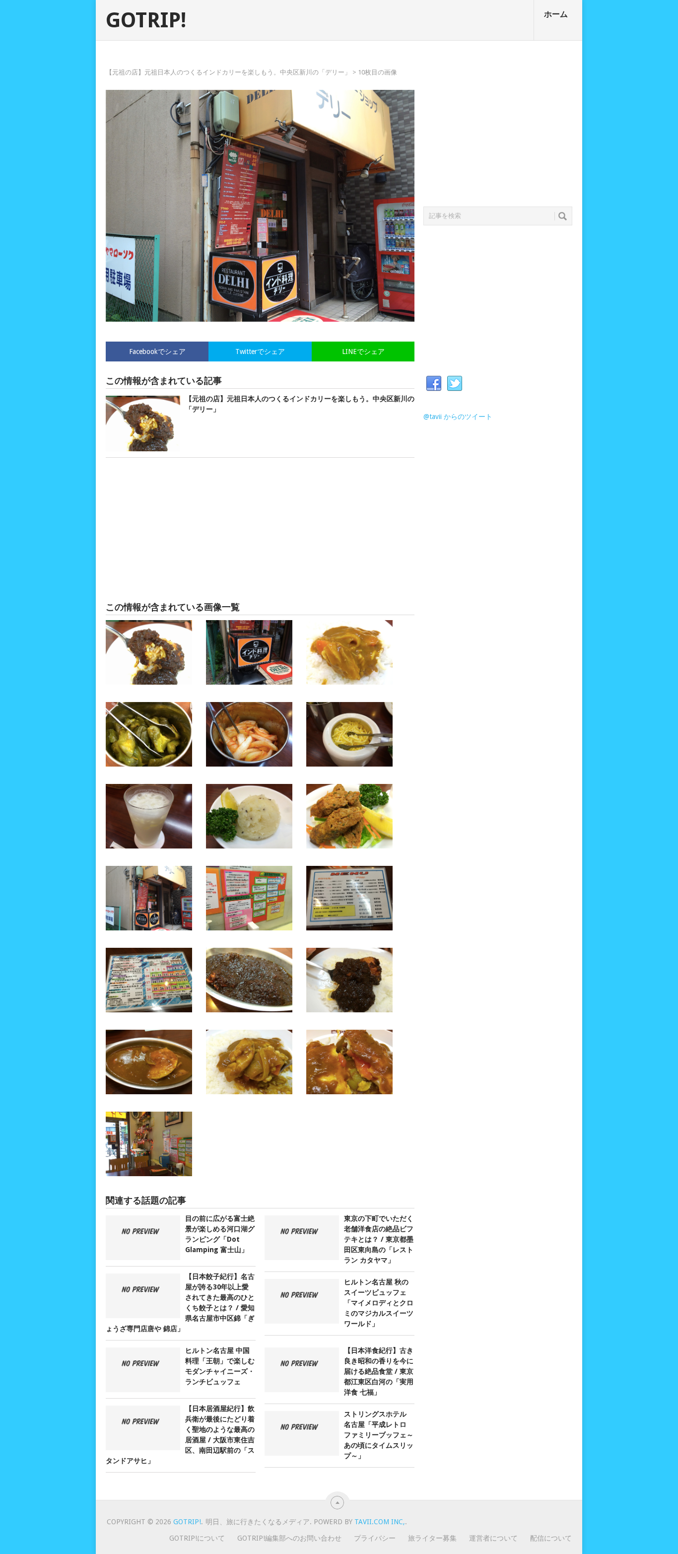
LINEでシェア (363, 351)
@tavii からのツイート (457, 417)
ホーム (556, 14)
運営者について (493, 1538)
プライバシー (375, 1538)
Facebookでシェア (157, 351)
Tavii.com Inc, (379, 1522)
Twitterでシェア (260, 351)
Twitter (455, 384)
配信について (551, 1538)
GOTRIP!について (197, 1538)
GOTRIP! (146, 20)
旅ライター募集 (432, 1538)
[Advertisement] (260, 530)
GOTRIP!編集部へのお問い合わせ (289, 1538)
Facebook (434, 384)
